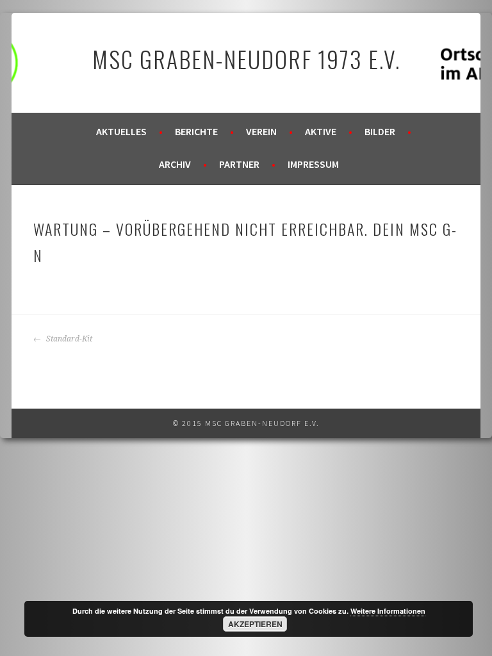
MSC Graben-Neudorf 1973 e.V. (246, 59)
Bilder (380, 131)
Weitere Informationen (387, 611)
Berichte (196, 131)
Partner (239, 164)
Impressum (313, 164)
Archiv (175, 164)
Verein (261, 131)
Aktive (320, 131)
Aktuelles (121, 131)
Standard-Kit (68, 338)
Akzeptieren (255, 624)
